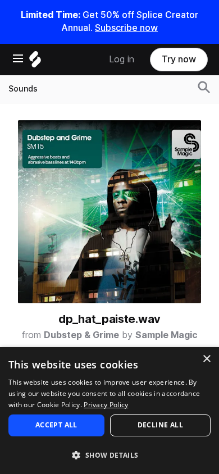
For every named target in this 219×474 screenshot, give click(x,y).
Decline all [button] (160, 425)
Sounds (23, 88)
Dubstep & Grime (81, 335)
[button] (109, 454)
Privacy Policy (106, 404)
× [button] (206, 359)
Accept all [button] (56, 425)
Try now (179, 59)
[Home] (35, 62)
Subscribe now (126, 27)
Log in (121, 59)
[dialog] (109, 410)
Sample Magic (166, 335)
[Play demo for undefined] (109, 211)
